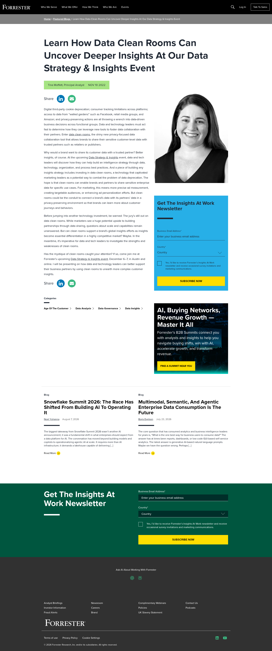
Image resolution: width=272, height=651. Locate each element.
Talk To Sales (260, 7)
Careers (95, 608)
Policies (142, 608)
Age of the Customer (56, 308)
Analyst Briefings (53, 603)
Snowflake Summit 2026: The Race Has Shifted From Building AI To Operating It (88, 407)
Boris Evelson (145, 419)
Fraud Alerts (50, 612)
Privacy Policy (70, 638)
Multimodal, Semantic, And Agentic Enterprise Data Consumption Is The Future (179, 407)
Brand (94, 612)
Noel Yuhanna (51, 419)
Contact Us (192, 603)
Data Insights (132, 308)
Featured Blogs (62, 19)
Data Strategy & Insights (103, 157)
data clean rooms (79, 134)
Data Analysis (83, 308)
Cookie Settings (91, 638)
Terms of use (51, 638)
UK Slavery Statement (150, 612)
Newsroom (97, 603)
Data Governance (108, 308)
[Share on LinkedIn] (61, 99)
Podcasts (190, 608)
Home (47, 19)
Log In (242, 7)
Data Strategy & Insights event (89, 259)
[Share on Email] (72, 99)
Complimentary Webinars (152, 603)
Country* (161, 247)
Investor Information (55, 608)
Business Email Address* (169, 231)
